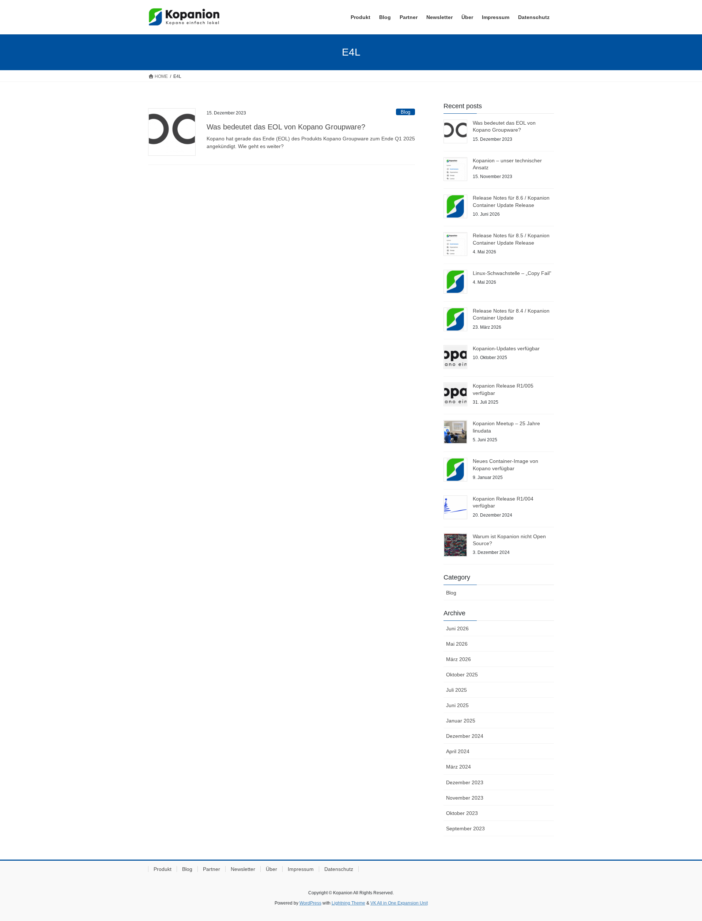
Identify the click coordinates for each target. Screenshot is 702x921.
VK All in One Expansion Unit (399, 903)
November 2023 (464, 798)
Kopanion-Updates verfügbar (506, 348)
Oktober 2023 (462, 813)
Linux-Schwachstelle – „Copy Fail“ (512, 273)
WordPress (310, 903)
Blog (405, 112)
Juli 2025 (456, 690)
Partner (211, 869)
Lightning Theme (348, 903)
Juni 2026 (457, 628)
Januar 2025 (460, 721)
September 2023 (465, 828)
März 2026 (458, 659)
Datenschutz (338, 869)
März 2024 (458, 767)
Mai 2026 (457, 644)
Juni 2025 (457, 705)
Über (271, 869)
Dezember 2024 (464, 736)
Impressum (301, 869)
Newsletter (243, 869)
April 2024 (457, 751)
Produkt (162, 869)
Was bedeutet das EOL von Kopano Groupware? (286, 127)
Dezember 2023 (464, 782)
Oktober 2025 (462, 674)
